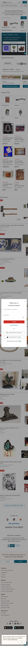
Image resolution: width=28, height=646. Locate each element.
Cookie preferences (12, 639)
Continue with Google (15, 332)
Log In (14, 321)
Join (20, 341)
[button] (23, 317)
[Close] (25, 301)
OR (14, 328)
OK (22, 642)
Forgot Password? (14, 325)
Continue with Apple (15, 337)
